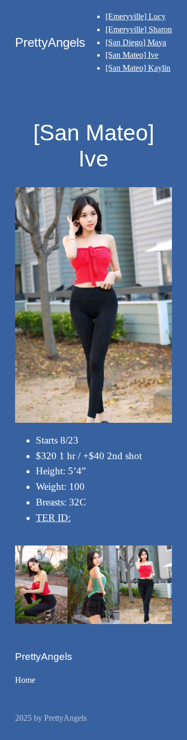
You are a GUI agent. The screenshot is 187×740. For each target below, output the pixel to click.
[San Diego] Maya (135, 42)
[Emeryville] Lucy (135, 16)
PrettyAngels (50, 42)
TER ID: (53, 517)
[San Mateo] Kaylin (137, 67)
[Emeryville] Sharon (138, 29)
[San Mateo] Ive (131, 54)
